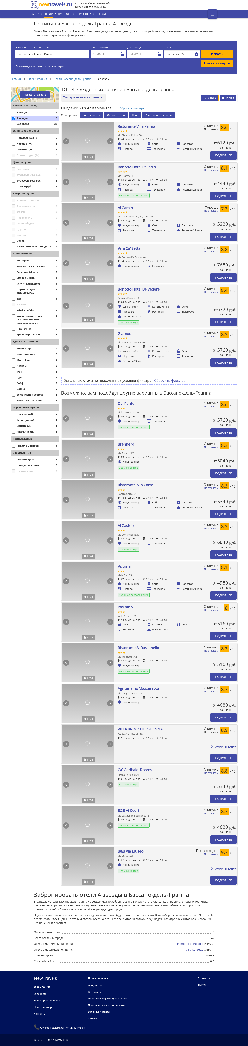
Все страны (94, 992)
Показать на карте (35, 94)
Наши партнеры (44, 1007)
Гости (167, 47)
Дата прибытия (100, 47)
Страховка (83, 14)
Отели (48, 14)
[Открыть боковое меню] (212, 14)
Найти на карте (217, 63)
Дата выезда (134, 47)
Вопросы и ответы (99, 1011)
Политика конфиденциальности (107, 998)
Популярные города (100, 985)
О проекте (40, 994)
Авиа (35, 14)
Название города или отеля (32, 47)
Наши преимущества (47, 1000)
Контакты (40, 1013)
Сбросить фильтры (132, 108)
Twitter (202, 984)
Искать (217, 54)
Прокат (101, 14)
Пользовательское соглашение (107, 1005)
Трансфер (64, 14)
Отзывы (92, 1018)
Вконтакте (204, 978)
